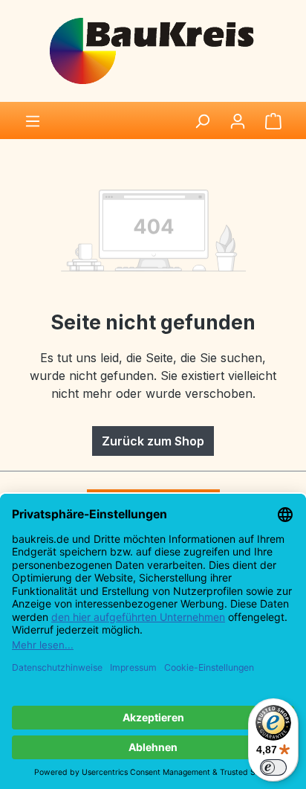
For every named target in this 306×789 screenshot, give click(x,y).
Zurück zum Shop (153, 441)
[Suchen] (202, 120)
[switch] (273, 767)
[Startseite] (153, 49)
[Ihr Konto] (237, 120)
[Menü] (33, 120)
